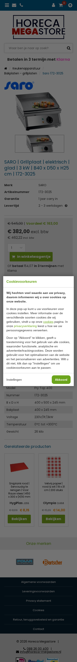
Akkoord (61, 379)
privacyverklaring (25, 326)
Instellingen (14, 379)
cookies (48, 321)
